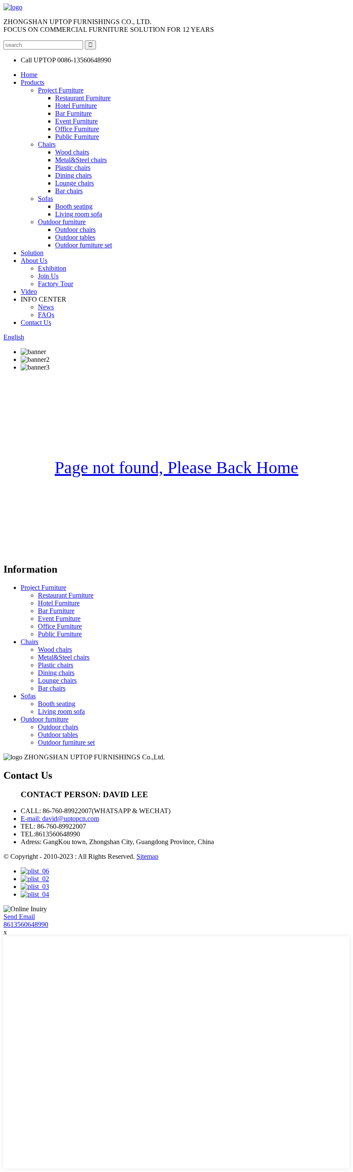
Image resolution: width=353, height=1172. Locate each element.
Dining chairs (73, 175)
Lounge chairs (74, 183)
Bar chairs (69, 190)
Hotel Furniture (76, 105)
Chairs (47, 144)
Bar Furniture (73, 113)
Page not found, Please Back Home (176, 467)
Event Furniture (76, 121)
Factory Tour (55, 283)
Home (29, 74)
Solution (32, 252)
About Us (34, 260)
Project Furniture (61, 90)
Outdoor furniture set (83, 245)
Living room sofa (78, 214)
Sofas (45, 198)
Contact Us (36, 322)
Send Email (19, 916)
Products (32, 82)
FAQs (46, 314)
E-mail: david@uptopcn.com (60, 818)
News (46, 307)
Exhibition (52, 268)
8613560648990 (25, 924)
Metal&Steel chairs (81, 159)
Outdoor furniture (62, 221)
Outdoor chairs (75, 229)
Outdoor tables (75, 237)
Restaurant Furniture (83, 98)
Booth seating (74, 206)
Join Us (48, 276)
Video (29, 291)
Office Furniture (77, 129)
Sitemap (147, 856)
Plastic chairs (72, 167)
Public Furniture (77, 136)
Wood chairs (72, 152)
